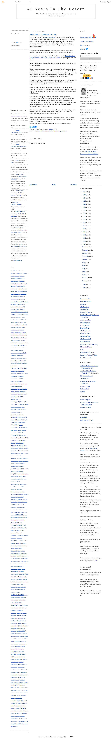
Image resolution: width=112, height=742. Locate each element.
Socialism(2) (21, 662)
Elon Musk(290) (18, 406)
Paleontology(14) (22, 574)
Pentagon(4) (18, 581)
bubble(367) (17, 322)
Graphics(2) (21, 461)
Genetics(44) (17, 450)
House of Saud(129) (22, 476)
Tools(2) (26, 692)
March (84, 275)
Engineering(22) (13, 414)
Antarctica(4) (18, 288)
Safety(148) (13, 646)
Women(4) (26, 723)
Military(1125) (14, 551)
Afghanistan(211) (20, 278)
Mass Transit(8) (13, 538)
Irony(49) (18, 507)
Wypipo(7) (16, 726)
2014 (84, 229)
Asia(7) (23, 299)
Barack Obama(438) (21, 309)
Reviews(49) (17, 638)
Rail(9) (12, 625)
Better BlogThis (85, 399)
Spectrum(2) (13, 672)
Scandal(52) (13, 649)
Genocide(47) (26, 450)
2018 (84, 216)
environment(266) (23, 417)
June (83, 265)
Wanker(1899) (19, 713)
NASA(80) (13, 558)
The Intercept (84, 307)
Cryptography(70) (21, 376)
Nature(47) (21, 558)
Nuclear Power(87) (23, 563)
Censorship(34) (13, 335)
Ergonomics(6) (13, 419)
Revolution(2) (22, 638)
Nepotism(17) (18, 561)
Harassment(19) (18, 466)
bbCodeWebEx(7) (14, 312)
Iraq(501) (17, 504)
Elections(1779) (15, 404)
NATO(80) (17, 558)
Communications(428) (18, 350)
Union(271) (24, 703)
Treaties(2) (25, 700)
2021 (84, 207)
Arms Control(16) (17, 296)
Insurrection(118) (20, 494)
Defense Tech (84, 389)
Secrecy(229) (13, 654)
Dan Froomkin (85, 341)
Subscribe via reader (86, 41)
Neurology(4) (23, 561)
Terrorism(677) (21, 687)
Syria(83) (12, 682)
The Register (84, 378)
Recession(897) (24, 625)
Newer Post (33, 184)
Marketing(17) (20, 535)
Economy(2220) (15, 402)
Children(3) (23, 340)
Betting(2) (26, 312)
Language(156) (22, 517)
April (84, 271)
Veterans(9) (17, 708)
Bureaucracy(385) (14, 324)
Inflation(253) (19, 489)
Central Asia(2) (19, 335)
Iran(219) (13, 504)
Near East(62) (13, 561)
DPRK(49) (21, 396)
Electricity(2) (22, 404)
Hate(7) (22, 466)
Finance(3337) (16, 435)
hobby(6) (21, 473)
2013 (84, 232)
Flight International (86, 376)
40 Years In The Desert (55, 9)
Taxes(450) (26, 682)
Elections (44, 131)
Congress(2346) (22, 353)
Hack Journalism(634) (20, 463)
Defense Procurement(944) (16, 386)
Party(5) (16, 579)
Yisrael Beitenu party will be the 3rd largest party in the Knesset (52, 57)
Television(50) (22, 685)
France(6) (23, 440)
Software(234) (24, 664)
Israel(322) (22, 507)
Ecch (81, 45)
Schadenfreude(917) (19, 649)
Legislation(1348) (15, 525)
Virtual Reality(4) (20, 710)
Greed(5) (24, 461)
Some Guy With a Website (88, 355)
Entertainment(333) (15, 417)
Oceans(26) (19, 569)
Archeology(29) (18, 294)
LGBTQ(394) (23, 525)
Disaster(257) (23, 391)
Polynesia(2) (18, 597)
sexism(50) (23, 656)
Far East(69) (24, 430)
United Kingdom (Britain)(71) (16, 705)
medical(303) (20, 540)
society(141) (13, 664)
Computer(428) (14, 353)
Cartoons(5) (13, 332)
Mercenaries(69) (13, 545)
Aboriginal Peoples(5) (20, 270)
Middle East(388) (18, 548)
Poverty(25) (13, 600)
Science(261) (13, 651)
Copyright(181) (24, 363)
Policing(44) (18, 592)
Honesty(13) (25, 473)
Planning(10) (22, 589)
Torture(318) (13, 695)
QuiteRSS (83, 417)
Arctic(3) (12, 296)
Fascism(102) (16, 432)
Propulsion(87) (24, 613)
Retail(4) (26, 636)
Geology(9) (18, 453)
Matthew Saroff (19, 174)
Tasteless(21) (21, 682)
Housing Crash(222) (19, 479)
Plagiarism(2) (17, 589)
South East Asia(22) (21, 667)
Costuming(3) (13, 371)
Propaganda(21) (13, 613)
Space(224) (13, 669)
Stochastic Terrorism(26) (15, 674)
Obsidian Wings (85, 333)
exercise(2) (21, 425)
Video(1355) (23, 708)
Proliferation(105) (20, 610)
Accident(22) (25, 273)
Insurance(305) (14, 494)
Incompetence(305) (19, 486)
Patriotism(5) (13, 581)
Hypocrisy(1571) (15, 484)
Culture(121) (13, 378)
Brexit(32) (12, 322)
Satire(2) (23, 646)
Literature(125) (23, 527)
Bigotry (37, 131)
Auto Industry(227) (21, 304)
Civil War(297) (23, 345)
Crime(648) (18, 373)
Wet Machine (84, 309)
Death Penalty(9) (18, 381)
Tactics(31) (16, 682)
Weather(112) (22, 716)
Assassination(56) (14, 301)
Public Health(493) (19, 618)
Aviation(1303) (21, 307)
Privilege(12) (23, 607)
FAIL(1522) (19, 427)
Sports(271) (17, 672)
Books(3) (23, 317)
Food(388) (23, 435)
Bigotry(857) (13, 314)
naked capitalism (85, 320)
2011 (84, 238)
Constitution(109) (19, 355)
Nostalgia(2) (17, 563)
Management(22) (14, 532)
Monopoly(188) (13, 556)
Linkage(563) (18, 527)
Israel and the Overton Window (43, 34)
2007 (84, 288)
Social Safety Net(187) (15, 662)
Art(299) (23, 296)
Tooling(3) (23, 692)
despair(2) (23, 389)
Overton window (49, 37)
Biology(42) (13, 317)
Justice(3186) (19, 515)
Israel (51, 131)
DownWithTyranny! (86, 312)
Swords (82, 391)
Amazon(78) (18, 286)
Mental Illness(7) (23, 543)
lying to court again (16, 132)
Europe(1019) (14, 422)
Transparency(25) (19, 698)
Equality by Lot (85, 322)
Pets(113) (18, 584)
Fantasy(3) (19, 430)
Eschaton (83, 304)
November (85, 250)
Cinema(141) (17, 342)
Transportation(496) (15, 700)
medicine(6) (25, 540)
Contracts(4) (19, 363)
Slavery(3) (12, 659)
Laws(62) (20, 522)
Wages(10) (12, 713)
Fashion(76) (21, 432)
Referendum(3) (17, 628)
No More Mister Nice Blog (89, 344)
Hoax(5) (18, 473)
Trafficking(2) (13, 698)
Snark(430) (17, 659)
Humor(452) (17, 481)
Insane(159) (19, 491)
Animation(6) (13, 288)
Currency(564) (19, 378)
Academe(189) (19, 273)
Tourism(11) (18, 695)
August (84, 259)
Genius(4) (21, 450)
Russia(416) (16, 643)
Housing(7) (13, 479)
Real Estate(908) (17, 625)
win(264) (18, 723)
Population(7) (23, 597)
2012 (84, 235)
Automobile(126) (14, 306)
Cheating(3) (20, 337)
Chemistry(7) (18, 340)
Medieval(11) (13, 543)
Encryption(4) (23, 409)
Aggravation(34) (21, 281)
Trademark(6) (23, 695)
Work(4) (12, 726)
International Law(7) (14, 502)
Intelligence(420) (14, 497)
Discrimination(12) (14, 394)
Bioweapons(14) (18, 317)
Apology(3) (13, 294)
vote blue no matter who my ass (19, 116)
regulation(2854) (20, 631)
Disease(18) (20, 394)
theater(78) (19, 690)
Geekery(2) (13, 450)
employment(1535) (15, 409)
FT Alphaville (84, 325)
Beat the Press (84, 328)
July (83, 262)
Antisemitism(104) (23, 291)
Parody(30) (13, 579)
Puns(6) (12, 623)
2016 (84, 222)
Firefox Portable (85, 407)
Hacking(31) (13, 466)
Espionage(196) (19, 419)
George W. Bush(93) (24, 453)
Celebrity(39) (23, 332)
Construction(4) (13, 358)
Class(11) (12, 347)
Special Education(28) (23, 669)
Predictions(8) (13, 602)
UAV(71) (17, 703)
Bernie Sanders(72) (20, 312)
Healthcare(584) (18, 468)
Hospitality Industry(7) (15, 476)
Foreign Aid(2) (13, 437)
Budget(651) (23, 322)
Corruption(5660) (19, 368)
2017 (84, 219)
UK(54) (20, 703)
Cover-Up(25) (21, 371)
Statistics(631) (24, 672)
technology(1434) (15, 685)
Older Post (73, 184)
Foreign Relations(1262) (22, 437)
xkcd (81, 349)
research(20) (17, 636)
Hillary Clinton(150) (19, 471)
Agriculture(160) (14, 283)
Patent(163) (20, 579)
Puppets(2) (16, 623)
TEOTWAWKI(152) (14, 687)
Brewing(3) (25, 319)
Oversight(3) (22, 571)
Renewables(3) (19, 633)
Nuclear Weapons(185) (15, 566)
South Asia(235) (14, 667)
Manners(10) (19, 532)
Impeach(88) (13, 486)
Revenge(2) (13, 638)
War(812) (25, 713)
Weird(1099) (14, 718)
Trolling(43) (13, 703)
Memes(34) (18, 543)
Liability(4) (13, 527)
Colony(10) (17, 347)
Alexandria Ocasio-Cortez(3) (22, 283)
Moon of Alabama (86, 347)
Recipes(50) (13, 628)
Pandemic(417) (18, 576)
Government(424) (14, 461)
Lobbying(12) (13, 530)
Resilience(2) (22, 636)
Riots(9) (16, 641)
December (85, 247)
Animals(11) (23, 286)
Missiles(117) (17, 553)
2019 (84, 213)
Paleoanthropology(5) (14, 574)
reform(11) (23, 628)
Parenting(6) (24, 576)
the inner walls (85, 299)
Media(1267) (14, 540)
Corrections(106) (14, 365)
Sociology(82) (17, 664)
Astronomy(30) (20, 301)
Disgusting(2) (24, 394)
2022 (84, 204)
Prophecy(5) (19, 613)
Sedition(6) (24, 654)
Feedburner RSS (85, 37)
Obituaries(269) (14, 569)
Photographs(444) (22, 587)
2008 (84, 285)
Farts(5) (12, 432)
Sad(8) (25, 643)
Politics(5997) (17, 594)
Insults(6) (23, 491)
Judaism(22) (22, 512)
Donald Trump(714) (15, 396)
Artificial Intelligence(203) (16, 299)
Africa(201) (13, 281)
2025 (84, 195)
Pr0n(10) (16, 600)
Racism (64, 131)
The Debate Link (85, 339)
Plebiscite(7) (13, 592)
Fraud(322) (13, 443)
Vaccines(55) (13, 708)
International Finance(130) (22, 499)
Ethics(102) (25, 419)
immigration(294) (23, 484)
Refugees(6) (13, 631)
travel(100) (21, 700)
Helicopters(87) (25, 468)
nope (12, 162)
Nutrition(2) (21, 566)
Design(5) (19, 389)
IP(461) (25, 502)
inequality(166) (13, 489)
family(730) (24, 427)
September (85, 256)
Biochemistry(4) (25, 314)
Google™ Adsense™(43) (23, 458)
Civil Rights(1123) (15, 345)
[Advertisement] (56, 24)
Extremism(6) (13, 427)
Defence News (85, 386)
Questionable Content (87, 352)
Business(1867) (23, 324)
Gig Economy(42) (14, 455)
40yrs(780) (13, 270)
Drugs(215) (18, 399)
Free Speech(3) (18, 443)
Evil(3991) (15, 425)
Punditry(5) (24, 620)
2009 (84, 244)
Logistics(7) (18, 530)
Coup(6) (17, 371)
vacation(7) (24, 705)
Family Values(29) (14, 430)
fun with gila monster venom (19, 246)
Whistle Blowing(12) (21, 721)
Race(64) (19, 623)
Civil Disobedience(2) (24, 342)
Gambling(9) (21, 448)
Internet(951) (21, 502)
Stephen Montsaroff (20, 211)
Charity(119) (24, 335)
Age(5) (17, 281)
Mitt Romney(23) (24, 553)
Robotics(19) (20, 641)
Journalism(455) (16, 512)
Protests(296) (13, 615)
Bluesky (83, 49)
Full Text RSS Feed (86, 420)
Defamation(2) (19, 383)
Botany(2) (12, 319)
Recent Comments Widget (18, 260)
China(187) (13, 342)
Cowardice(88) (13, 373)
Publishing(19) (18, 620)
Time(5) (19, 692)
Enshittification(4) (20, 414)
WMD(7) (22, 723)
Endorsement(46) (14, 412)
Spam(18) (17, 669)
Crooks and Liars (85, 301)
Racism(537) (24, 623)
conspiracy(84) (13, 355)
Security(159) (19, 654)
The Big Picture (85, 331)
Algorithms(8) (13, 286)
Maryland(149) (25, 535)
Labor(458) (16, 517)
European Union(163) (21, 422)
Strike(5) (21, 674)
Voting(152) (26, 710)
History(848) (13, 474)
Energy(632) (19, 412)
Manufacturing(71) (14, 535)
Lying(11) (22, 530)
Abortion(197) (14, 273)
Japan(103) (13, 509)
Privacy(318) (22, 605)
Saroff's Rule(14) (18, 646)
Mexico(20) (19, 545)
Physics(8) (12, 589)
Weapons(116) (17, 716)
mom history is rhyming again (18, 146)
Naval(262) (25, 558)
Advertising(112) (14, 278)
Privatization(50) (18, 607)
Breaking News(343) (19, 319)
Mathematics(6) (19, 538)
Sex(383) (13, 656)
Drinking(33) (13, 399)
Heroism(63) (13, 471)
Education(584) (23, 402)
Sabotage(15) (21, 643)
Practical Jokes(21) (22, 600)
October (85, 253)
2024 (84, 198)
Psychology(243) (20, 615)
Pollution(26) (13, 597)
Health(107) (13, 468)
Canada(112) (23, 327)
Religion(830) (14, 633)
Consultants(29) (19, 358)
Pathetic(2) (25, 579)
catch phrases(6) (18, 332)
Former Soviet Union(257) (16, 440)
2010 (84, 241)
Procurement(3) (13, 610)
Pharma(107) (23, 584)
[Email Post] (56, 129)
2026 (84, 192)
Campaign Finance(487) (16, 327)
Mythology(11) (24, 556)
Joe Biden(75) (17, 509)
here (96, 560)
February (85, 278)
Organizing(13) (17, 571)
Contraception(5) (14, 363)
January (85, 281)
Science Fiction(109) (20, 651)
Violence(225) (14, 710)
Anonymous (18, 200)
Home (53, 184)
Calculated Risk (85, 336)
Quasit (17, 113)
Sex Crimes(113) (18, 656)
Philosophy (57, 131)
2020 (84, 210)
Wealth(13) (13, 716)
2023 (84, 201)
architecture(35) (23, 294)
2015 (84, 226)
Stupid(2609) (20, 677)
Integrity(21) (26, 494)
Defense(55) (25, 383)
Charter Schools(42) (14, 337)
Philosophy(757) (14, 587)
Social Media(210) (23, 659)
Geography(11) (13, 453)
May (83, 268)
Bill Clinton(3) (19, 314)
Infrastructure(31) (14, 491)
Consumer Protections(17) (21, 360)
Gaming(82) (26, 448)
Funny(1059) (20, 445)
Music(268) (19, 556)
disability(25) (17, 391)
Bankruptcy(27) (13, 309)
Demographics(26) (14, 389)
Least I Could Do (85, 358)
